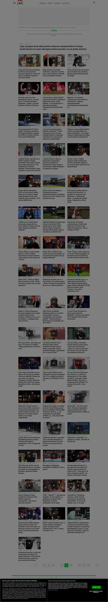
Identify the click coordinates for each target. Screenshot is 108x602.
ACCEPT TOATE (96, 587)
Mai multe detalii (41, 586)
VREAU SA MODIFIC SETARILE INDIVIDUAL (96, 592)
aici (11, 594)
